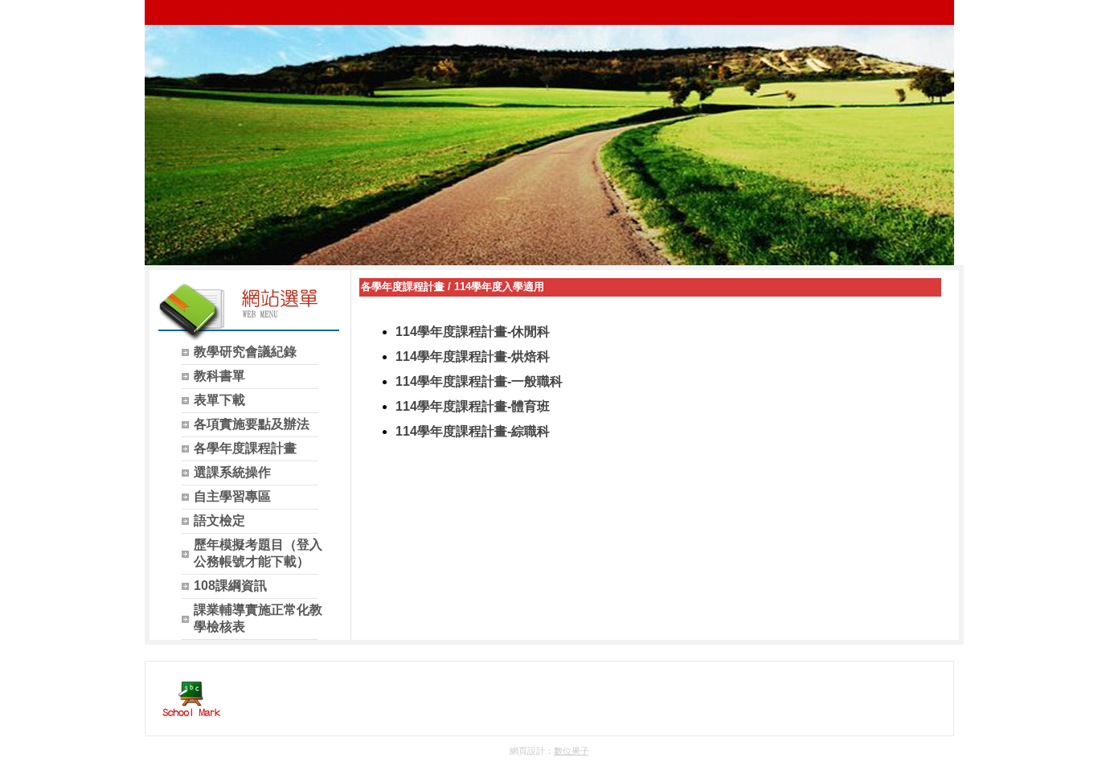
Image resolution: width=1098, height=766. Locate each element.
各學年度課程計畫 (403, 287)
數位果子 (571, 751)
